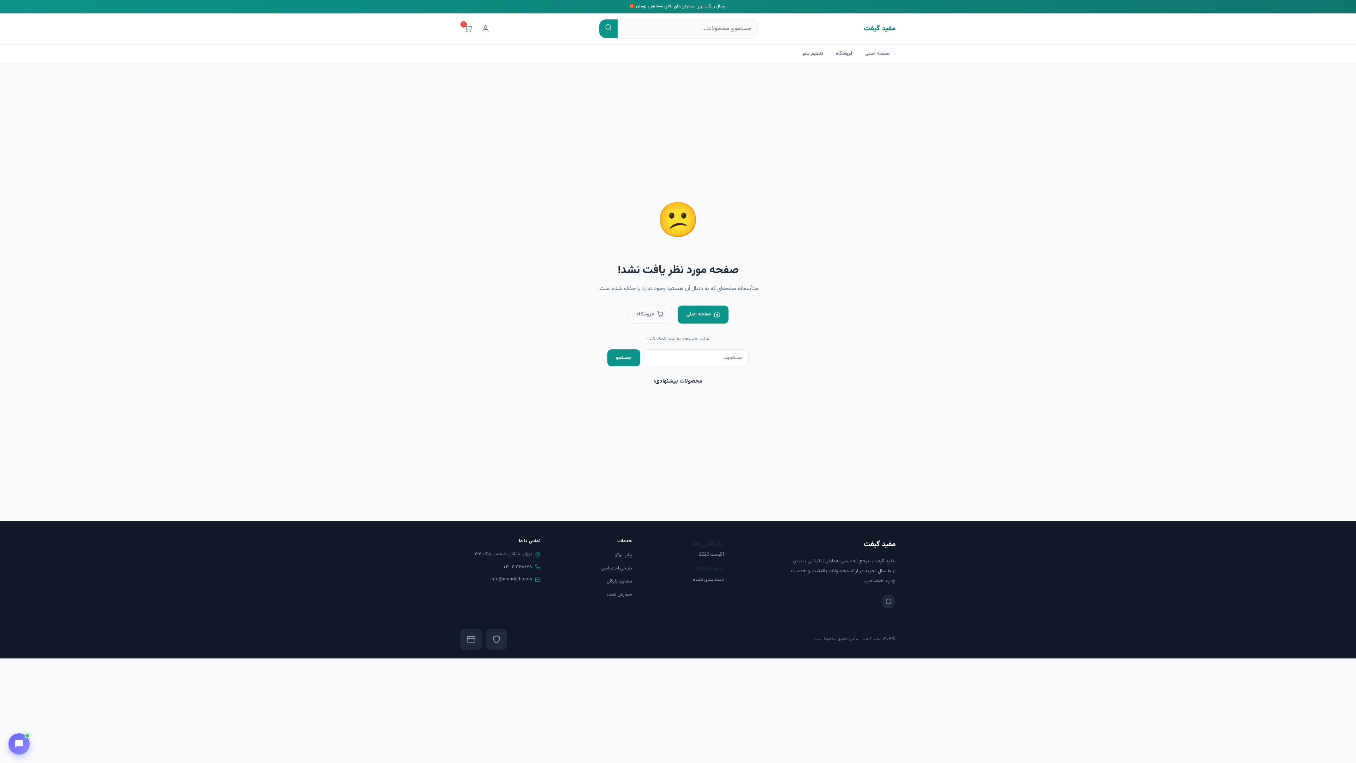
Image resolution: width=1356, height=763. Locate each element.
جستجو (624, 358)
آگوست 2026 (711, 554)
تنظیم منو (813, 54)
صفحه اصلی (877, 54)
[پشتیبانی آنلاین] (19, 744)
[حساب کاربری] (485, 28)
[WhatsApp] (888, 602)
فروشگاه (844, 54)
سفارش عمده (619, 594)
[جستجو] (608, 28)
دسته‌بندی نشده (708, 579)
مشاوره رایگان (619, 581)
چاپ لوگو (623, 555)
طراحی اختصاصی (616, 568)
